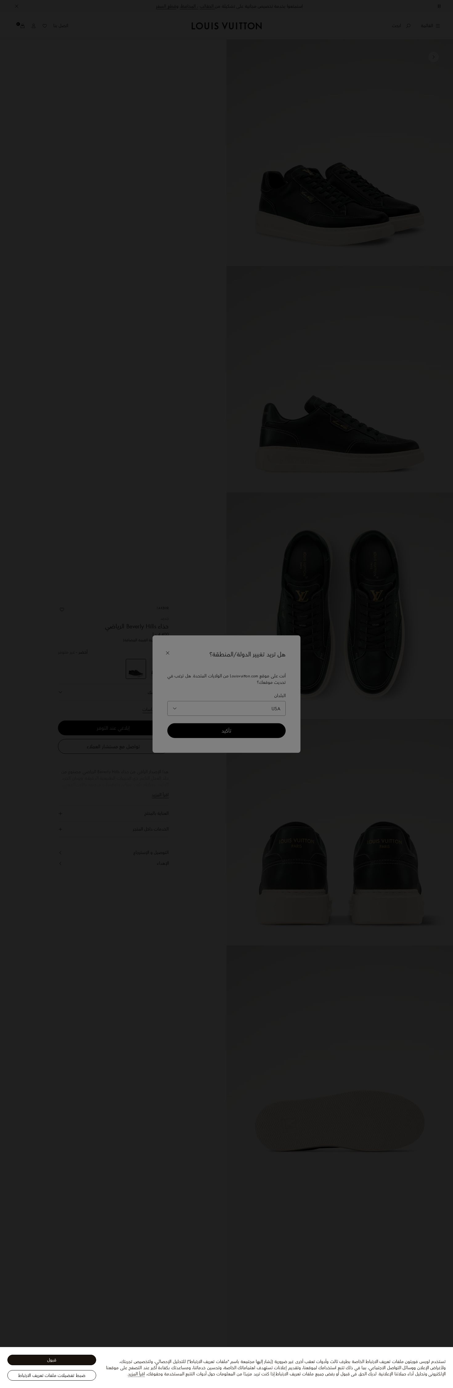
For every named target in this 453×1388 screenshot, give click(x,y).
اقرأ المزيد (136, 1374)
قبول (51, 1360)
